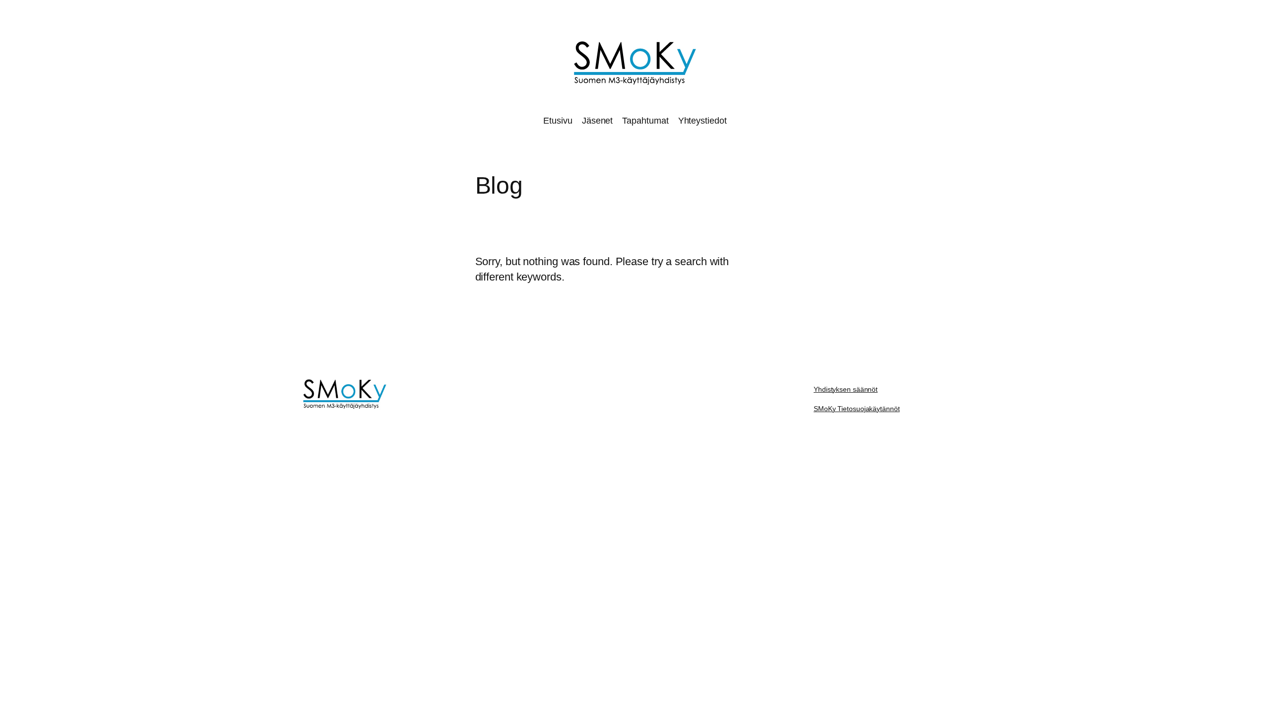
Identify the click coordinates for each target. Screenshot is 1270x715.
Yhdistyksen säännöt (846, 389)
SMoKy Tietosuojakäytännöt (857, 409)
